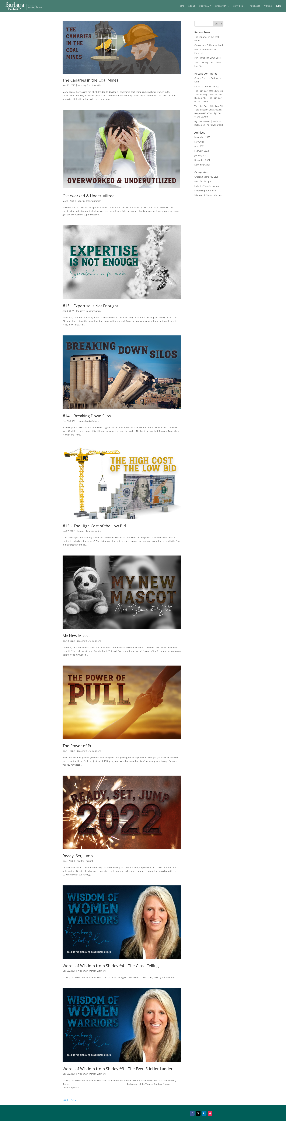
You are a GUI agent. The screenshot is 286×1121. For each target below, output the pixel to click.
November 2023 (202, 137)
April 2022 (199, 146)
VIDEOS (268, 6)
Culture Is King (211, 86)
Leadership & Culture (88, 421)
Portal (197, 86)
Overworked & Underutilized (89, 195)
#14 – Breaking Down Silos (87, 415)
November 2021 (202, 164)
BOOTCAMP (205, 6)
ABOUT (191, 6)
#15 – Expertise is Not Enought (90, 305)
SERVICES (238, 6)
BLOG (278, 6)
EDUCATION (221, 6)
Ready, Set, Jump (78, 855)
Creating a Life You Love (89, 640)
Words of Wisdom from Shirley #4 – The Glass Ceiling (111, 965)
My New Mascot (77, 635)
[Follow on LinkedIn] (204, 1113)
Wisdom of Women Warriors (92, 970)
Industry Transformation (90, 85)
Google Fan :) (200, 78)
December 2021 (202, 160)
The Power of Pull (79, 745)
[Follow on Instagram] (210, 1113)
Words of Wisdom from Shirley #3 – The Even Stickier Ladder (118, 1068)
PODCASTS (255, 6)
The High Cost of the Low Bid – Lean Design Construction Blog (208, 94)
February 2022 (201, 150)
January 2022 (200, 155)
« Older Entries (70, 1100)
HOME (181, 6)
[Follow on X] (198, 1113)
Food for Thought (84, 860)
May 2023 (199, 141)
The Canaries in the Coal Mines (90, 80)
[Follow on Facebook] (192, 1113)
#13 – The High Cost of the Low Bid (94, 526)
